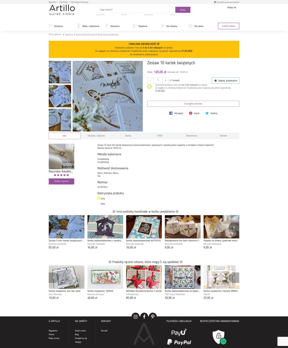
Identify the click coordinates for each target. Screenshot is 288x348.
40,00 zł (92, 298)
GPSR (160, 136)
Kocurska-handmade (57, 244)
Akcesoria (114, 26)
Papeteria (142, 26)
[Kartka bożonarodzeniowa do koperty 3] (183, 277)
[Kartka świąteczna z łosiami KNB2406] (221, 277)
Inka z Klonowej (55, 294)
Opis (64, 136)
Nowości (52, 2)
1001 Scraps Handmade (175, 294)
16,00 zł (92, 247)
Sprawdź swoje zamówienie (227, 2)
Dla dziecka (171, 26)
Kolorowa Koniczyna (95, 294)
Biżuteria (58, 26)
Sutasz (172, 15)
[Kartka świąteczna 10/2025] (105, 277)
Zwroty (128, 136)
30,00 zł (170, 298)
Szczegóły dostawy (193, 104)
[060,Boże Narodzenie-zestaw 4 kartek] (144, 277)
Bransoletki (100, 15)
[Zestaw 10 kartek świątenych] (108, 96)
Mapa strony (54, 338)
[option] (66, 232)
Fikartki (207, 294)
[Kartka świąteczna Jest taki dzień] (66, 277)
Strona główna (55, 34)
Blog (77, 335)
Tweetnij (213, 113)
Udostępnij (178, 113)
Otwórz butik (80, 331)
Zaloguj (78, 342)
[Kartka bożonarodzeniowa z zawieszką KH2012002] (105, 227)
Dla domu (199, 26)
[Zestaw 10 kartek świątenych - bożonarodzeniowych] (60, 72)
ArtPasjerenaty (132, 294)
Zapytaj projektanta (227, 81)
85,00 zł (131, 298)
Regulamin (53, 331)
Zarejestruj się (81, 338)
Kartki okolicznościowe (85, 35)
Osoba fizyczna (61, 181)
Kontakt (223, 136)
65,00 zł (54, 247)
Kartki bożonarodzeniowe (108, 35)
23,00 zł (208, 298)
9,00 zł (169, 247)
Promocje (63, 2)
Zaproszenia (148, 15)
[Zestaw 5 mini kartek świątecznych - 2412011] (66, 227)
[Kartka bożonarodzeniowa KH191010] (144, 227)
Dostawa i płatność (96, 136)
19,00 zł (54, 298)
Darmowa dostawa (79, 2)
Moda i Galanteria (90, 26)
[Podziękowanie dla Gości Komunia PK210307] (183, 227)
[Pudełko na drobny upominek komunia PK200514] (221, 227)
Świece (124, 15)
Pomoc (51, 335)
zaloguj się (231, 7)
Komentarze (191, 136)
